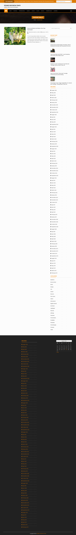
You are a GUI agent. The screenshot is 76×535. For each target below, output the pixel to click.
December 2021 (55, 197)
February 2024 (54, 141)
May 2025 (54, 122)
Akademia (55, 10)
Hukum (33, 10)
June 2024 (54, 131)
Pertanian (52, 327)
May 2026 (54, 92)
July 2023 (53, 151)
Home (10, 10)
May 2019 (54, 265)
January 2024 (54, 143)
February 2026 (54, 100)
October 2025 (54, 109)
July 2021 (53, 204)
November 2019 (55, 251)
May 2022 (54, 185)
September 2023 (55, 146)
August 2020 (54, 229)
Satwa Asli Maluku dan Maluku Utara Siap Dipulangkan (36, 29)
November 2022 (55, 170)
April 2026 (54, 95)
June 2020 (54, 234)
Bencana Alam (53, 282)
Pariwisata (52, 315)
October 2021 (54, 202)
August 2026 (54, 90)
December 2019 (55, 248)
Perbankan (52, 322)
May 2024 (54, 134)
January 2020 (54, 246)
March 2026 (54, 97)
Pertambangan (53, 324)
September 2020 (55, 226)
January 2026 (54, 102)
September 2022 (55, 175)
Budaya (42, 10)
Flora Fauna (52, 296)
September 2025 (55, 112)
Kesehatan (52, 305)
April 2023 (54, 158)
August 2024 (54, 126)
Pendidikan (52, 320)
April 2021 (54, 212)
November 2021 (55, 199)
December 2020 (55, 219)
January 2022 (54, 195)
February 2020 (54, 243)
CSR (51, 289)
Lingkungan (52, 308)
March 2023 (54, 160)
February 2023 (54, 163)
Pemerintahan (49, 10)
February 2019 (54, 273)
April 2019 (54, 268)
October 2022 (54, 173)
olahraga (52, 313)
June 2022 (54, 182)
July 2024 (53, 129)
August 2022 (54, 178)
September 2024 (55, 124)
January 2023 (54, 165)
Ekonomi (52, 294)
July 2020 (53, 231)
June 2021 (54, 207)
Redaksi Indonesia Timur (41, 533)
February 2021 (54, 214)
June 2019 (54, 263)
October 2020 (54, 224)
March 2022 (54, 190)
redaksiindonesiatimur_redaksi (34, 32)
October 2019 (54, 253)
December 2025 (55, 104)
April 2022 (54, 187)
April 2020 (54, 238)
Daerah (28, 10)
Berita (51, 284)
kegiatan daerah (53, 303)
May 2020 (54, 236)
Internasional (22, 10)
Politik (38, 10)
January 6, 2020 (45, 32)
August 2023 (54, 148)
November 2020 (55, 221)
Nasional (15, 10)
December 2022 (55, 168)
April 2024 (54, 136)
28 (66, 349)
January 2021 (54, 217)
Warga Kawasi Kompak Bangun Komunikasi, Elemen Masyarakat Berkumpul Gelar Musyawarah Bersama (27, 1)
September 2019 (55, 255)
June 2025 (54, 119)
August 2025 (54, 114)
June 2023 (54, 153)
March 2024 (54, 139)
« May (57, 352)
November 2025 (55, 107)
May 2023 (54, 156)
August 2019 (54, 258)
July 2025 (53, 117)
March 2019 (54, 270)
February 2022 (54, 192)
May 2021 (54, 209)
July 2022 (53, 180)
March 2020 (54, 241)
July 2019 (53, 260)
